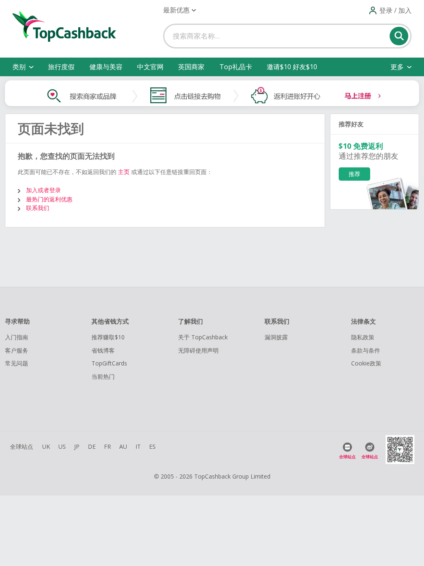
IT (138, 446)
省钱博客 (103, 350)
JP (77, 446)
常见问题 (16, 363)
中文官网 (150, 66)
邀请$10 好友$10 (292, 66)
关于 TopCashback (203, 337)
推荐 (354, 174)
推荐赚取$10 (108, 337)
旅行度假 (61, 66)
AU (123, 446)
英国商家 (191, 66)
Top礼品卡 (235, 66)
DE (92, 446)
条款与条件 (365, 350)
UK (46, 446)
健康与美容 (106, 66)
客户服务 (16, 350)
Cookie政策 (366, 363)
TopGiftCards (109, 363)
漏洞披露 (276, 337)
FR (107, 446)
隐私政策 (362, 337)
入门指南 (16, 337)
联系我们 (37, 208)
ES (152, 446)
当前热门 (103, 376)
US (62, 446)
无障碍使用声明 (198, 350)
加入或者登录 (43, 190)
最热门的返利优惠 (49, 199)
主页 (124, 172)
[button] (179, 10)
